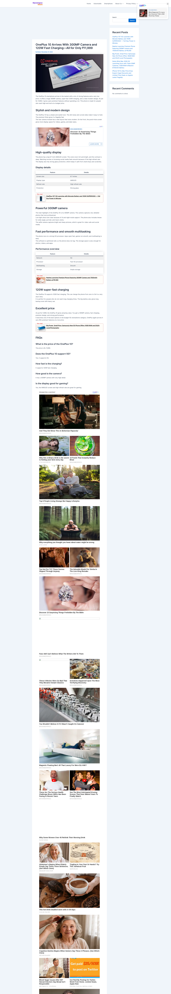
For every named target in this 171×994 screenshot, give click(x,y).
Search (114, 17)
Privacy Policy (131, 3)
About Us (118, 3)
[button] (122, 3)
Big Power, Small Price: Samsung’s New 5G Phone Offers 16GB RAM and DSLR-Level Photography (123, 56)
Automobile (97, 3)
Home (89, 3)
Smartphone (108, 3)
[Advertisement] (69, 26)
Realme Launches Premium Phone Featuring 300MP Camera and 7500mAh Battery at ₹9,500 (123, 48)
